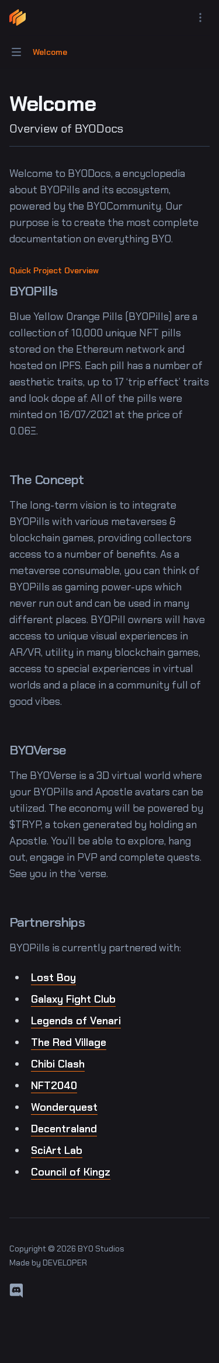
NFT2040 (54, 1086)
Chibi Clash (58, 1064)
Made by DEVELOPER (48, 1262)
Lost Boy (53, 978)
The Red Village (68, 1042)
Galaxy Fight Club (73, 999)
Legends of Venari (76, 1021)
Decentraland (64, 1129)
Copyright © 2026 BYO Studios (66, 1248)
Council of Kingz (70, 1172)
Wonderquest (64, 1107)
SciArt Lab (56, 1150)
